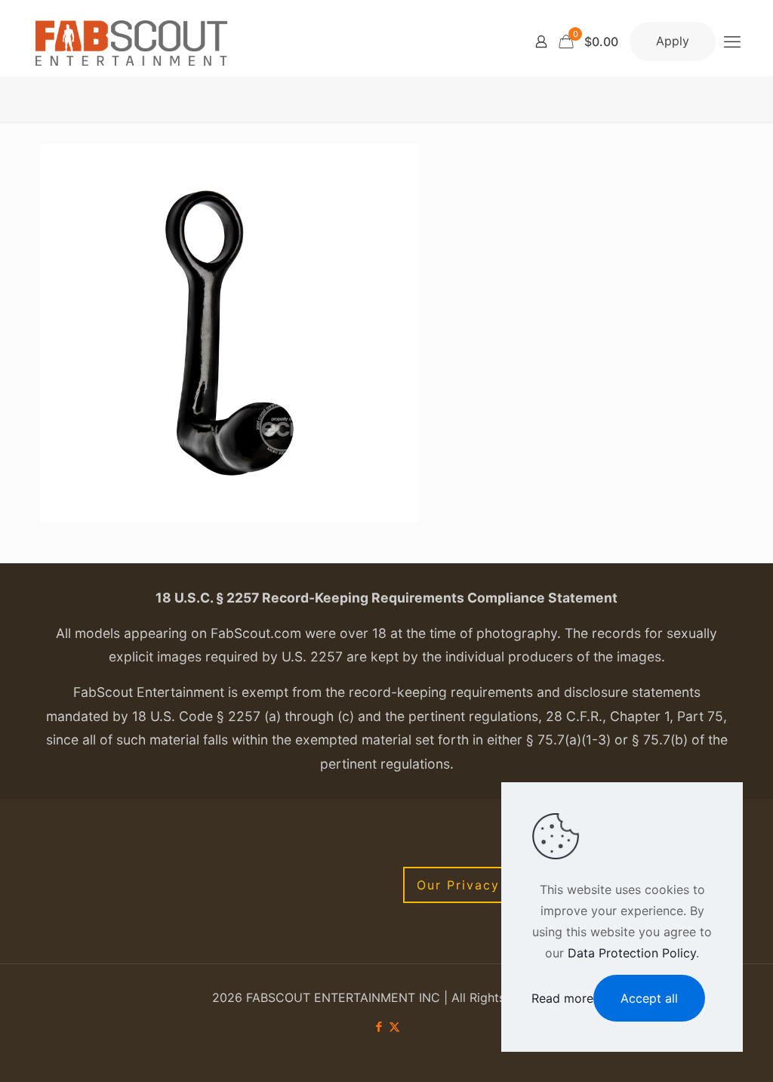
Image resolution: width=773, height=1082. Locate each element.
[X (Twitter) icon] (394, 1026)
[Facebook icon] (378, 1026)
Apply (672, 40)
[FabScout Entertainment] (131, 41)
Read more (562, 998)
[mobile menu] (732, 41)
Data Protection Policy (632, 952)
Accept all (649, 998)
